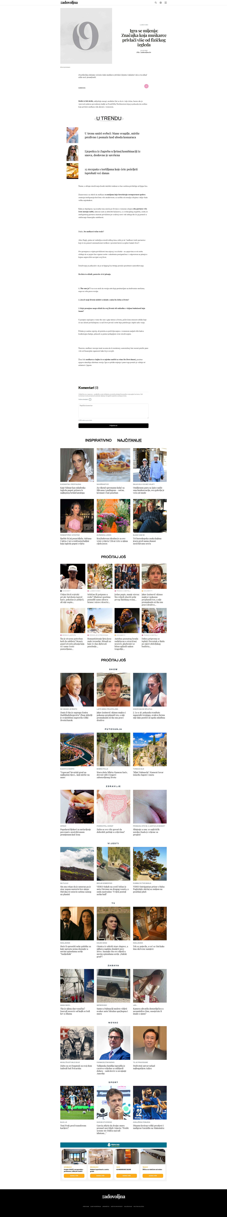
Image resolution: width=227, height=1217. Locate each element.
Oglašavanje (128, 1206)
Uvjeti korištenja (95, 1206)
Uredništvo (105, 1206)
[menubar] (161, 2)
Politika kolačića (139, 1206)
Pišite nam (86, 1206)
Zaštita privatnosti (117, 1206)
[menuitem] (160, 2)
